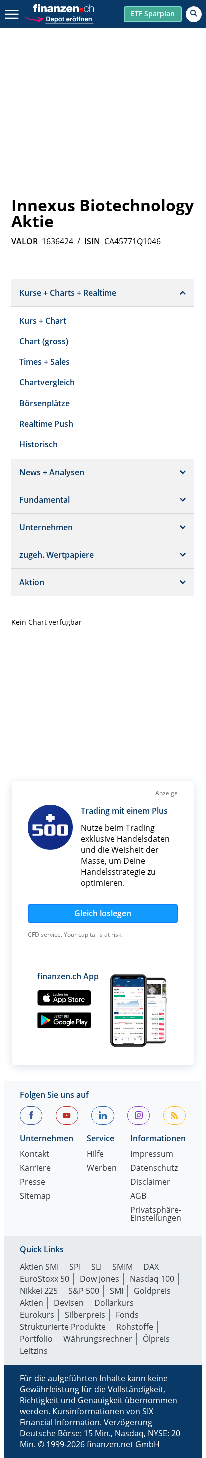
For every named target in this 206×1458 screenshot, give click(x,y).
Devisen (69, 1302)
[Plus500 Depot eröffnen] (59, 18)
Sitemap (35, 1196)
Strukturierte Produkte (63, 1326)
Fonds (127, 1314)
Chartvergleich (47, 382)
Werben (102, 1168)
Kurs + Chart (43, 320)
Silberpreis (85, 1314)
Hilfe (95, 1154)
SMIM (122, 1266)
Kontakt (35, 1154)
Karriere (35, 1168)
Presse (33, 1182)
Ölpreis (156, 1338)
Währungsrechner (98, 1338)
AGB (138, 1196)
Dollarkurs (114, 1302)
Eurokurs (37, 1314)
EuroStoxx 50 (45, 1278)
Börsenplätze (45, 403)
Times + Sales (45, 361)
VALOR (25, 241)
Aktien (32, 1302)
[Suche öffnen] (194, 14)
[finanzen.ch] (64, 8)
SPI (75, 1266)
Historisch (39, 444)
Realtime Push (47, 423)
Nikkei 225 (39, 1290)
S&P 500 (84, 1290)
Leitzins (34, 1350)
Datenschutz (154, 1168)
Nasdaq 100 (152, 1278)
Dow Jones (100, 1278)
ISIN (92, 241)
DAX (151, 1266)
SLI (97, 1266)
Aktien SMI (39, 1266)
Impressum (152, 1154)
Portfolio (36, 1338)
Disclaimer (150, 1182)
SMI (117, 1290)
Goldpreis (152, 1290)
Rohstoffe (135, 1326)
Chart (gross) (44, 341)
